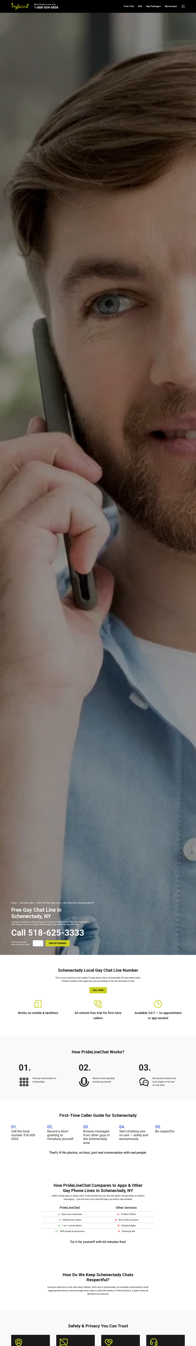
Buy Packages (153, 6)
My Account (171, 6)
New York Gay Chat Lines (48, 903)
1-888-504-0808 (46, 7)
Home (14, 903)
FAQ (140, 6)
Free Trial (129, 6)
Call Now (98, 990)
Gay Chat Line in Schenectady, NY (78, 903)
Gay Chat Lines (27, 903)
